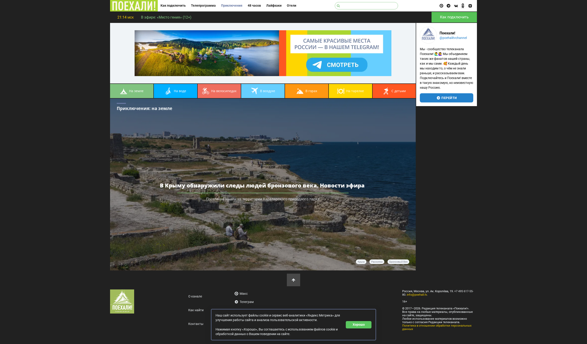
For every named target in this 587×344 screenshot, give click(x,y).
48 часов (254, 6)
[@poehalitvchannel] (428, 35)
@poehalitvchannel (453, 38)
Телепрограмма (203, 6)
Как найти (196, 310)
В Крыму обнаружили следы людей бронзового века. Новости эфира (263, 185)
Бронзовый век (398, 261)
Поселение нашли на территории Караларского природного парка (263, 199)
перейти (449, 98)
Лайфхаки (274, 6)
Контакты (195, 324)
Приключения (231, 6)
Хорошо (359, 324)
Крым (361, 261)
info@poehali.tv (417, 294)
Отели (291, 6)
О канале (195, 296)
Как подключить (173, 6)
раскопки (376, 261)
